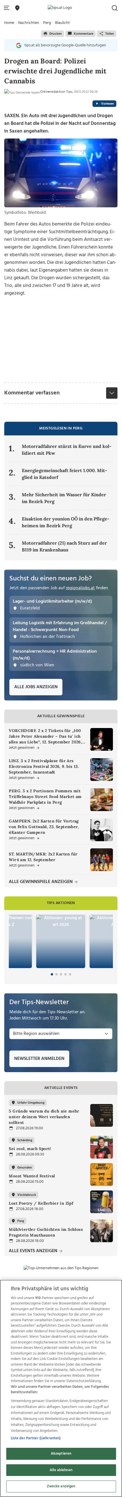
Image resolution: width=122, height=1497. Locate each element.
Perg (47, 23)
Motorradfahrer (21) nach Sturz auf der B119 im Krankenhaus (64, 546)
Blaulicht (62, 23)
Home (9, 23)
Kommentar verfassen (32, 393)
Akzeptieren (61, 1454)
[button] (8, 8)
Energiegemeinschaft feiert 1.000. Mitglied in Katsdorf (64, 474)
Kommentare (83, 34)
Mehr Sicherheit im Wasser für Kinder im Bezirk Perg (64, 498)
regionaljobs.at (80, 588)
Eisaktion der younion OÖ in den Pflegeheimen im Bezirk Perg (66, 522)
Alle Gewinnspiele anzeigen (41, 882)
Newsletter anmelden (39, 1058)
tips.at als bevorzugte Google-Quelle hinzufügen (65, 45)
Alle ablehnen (61, 1470)
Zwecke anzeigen (61, 1486)
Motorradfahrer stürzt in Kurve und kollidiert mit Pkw (67, 449)
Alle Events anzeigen (33, 1251)
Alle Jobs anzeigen (36, 687)
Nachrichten (28, 23)
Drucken (55, 34)
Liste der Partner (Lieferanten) (36, 1438)
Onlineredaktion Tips (56, 92)
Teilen (109, 34)
